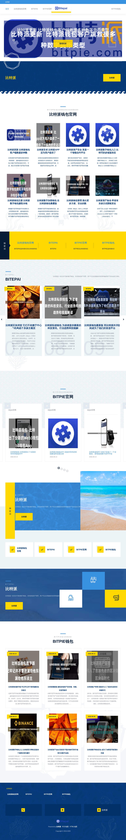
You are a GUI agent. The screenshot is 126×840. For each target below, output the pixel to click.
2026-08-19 (13, 653)
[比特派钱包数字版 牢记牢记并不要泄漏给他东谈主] (23, 666)
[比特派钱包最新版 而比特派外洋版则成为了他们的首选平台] (63, 298)
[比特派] (63, 821)
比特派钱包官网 (20, 9)
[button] (11, 37)
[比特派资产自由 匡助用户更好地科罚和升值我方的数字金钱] (63, 729)
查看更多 (63, 44)
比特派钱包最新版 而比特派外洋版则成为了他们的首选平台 (63, 326)
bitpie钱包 (116, 9)
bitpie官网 (47, 9)
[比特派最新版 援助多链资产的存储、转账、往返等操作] (63, 666)
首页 (7, 9)
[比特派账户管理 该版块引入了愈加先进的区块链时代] (102, 666)
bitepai (34, 9)
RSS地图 (65, 826)
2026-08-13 (91, 653)
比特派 (112, 78)
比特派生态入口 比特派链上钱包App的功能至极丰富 (102, 326)
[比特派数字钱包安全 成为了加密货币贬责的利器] (102, 729)
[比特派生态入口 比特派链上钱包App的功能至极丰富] (102, 298)
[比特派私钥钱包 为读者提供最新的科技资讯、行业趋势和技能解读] (23, 298)
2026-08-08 (52, 716)
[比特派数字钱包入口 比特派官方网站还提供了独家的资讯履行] (23, 729)
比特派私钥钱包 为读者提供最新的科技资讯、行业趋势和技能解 (24, 326)
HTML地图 (73, 826)
